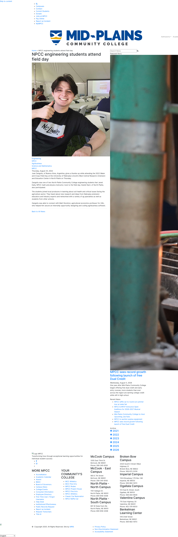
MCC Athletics (70, 481)
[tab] (128, 430)
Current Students (42, 11)
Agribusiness (37, 163)
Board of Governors (43, 484)
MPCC (34, 168)
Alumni (38, 479)
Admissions (165, 37)
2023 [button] (115, 438)
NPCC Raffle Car (71, 499)
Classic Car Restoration (74, 496)
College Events (42, 489)
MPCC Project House (73, 489)
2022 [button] (115, 434)
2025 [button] (115, 446)
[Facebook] (36, 461)
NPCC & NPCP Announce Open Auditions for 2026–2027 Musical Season (127, 409)
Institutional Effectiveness (46, 504)
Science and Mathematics (42, 166)
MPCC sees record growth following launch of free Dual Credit (128, 375)
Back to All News (38, 211)
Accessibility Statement (104, 532)
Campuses (40, 6)
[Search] (36, 4)
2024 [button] (115, 442)
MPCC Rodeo (70, 486)
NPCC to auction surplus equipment (128, 419)
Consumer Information (44, 492)
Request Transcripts (43, 512)
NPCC (34, 161)
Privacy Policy (100, 527)
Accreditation (41, 474)
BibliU (38, 482)
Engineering (36, 158)
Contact (39, 9)
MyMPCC (39, 24)
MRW (72, 527)
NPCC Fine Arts (71, 491)
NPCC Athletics (71, 494)
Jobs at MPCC (41, 16)
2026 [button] (115, 449)
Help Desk (40, 502)
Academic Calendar (43, 477)
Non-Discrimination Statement (106, 529)
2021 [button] (115, 430)
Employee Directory (44, 494)
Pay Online (40, 19)
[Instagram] (36, 464)
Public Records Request (45, 507)
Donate (39, 14)
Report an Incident (43, 21)
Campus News (41, 487)
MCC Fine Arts (71, 484)
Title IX (38, 514)
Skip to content (6, 1)
